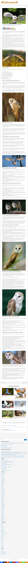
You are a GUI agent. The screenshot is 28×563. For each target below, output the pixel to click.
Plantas (2, 542)
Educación (2, 532)
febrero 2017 (2, 502)
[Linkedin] (7, 28)
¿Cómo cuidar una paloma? (6, 408)
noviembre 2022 (3, 492)
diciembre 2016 (3, 503)
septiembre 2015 (3, 518)
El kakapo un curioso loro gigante (7, 418)
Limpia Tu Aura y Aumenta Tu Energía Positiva (6, 447)
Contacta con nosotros (4, 463)
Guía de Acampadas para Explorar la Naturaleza (6, 464)
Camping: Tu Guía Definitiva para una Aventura (6, 462)
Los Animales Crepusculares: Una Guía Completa (10, 425)
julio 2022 (2, 494)
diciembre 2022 (3, 491)
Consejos (2, 529)
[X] (4, 28)
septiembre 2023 (3, 481)
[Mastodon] (10, 28)
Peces (2, 541)
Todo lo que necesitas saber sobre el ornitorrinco (19, 417)
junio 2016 (2, 510)
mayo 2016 (2, 511)
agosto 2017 (2, 499)
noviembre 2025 (3, 473)
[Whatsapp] (13, 28)
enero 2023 (2, 490)
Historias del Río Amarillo (4, 445)
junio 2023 (2, 484)
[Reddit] (5, 28)
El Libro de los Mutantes (4, 446)
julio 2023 (2, 483)
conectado (8, 430)
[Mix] (11, 28)
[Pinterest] (8, 28)
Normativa (2, 539)
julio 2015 (2, 520)
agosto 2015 (2, 519)
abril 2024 (2, 476)
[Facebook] (3, 28)
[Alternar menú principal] (26, 2)
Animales (2, 524)
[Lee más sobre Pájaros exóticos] (8, 391)
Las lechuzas (22, 31)
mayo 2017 (2, 501)
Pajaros (2, 540)
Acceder (2, 550)
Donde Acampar (3, 531)
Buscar (2, 438)
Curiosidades (2, 530)
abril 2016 (2, 512)
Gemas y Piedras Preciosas (4, 533)
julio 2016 (2, 509)
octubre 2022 (2, 493)
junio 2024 (2, 474)
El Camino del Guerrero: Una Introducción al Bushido (7, 444)
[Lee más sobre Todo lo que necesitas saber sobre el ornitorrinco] (20, 413)
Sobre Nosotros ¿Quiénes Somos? (5, 470)
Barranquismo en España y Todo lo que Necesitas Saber (7, 461)
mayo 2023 (2, 485)
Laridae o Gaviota (17, 407)
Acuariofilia (2, 523)
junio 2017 (2, 500)
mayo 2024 (2, 475)
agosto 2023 (2, 482)
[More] (14, 28)
